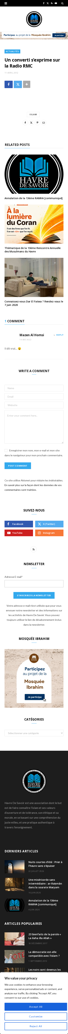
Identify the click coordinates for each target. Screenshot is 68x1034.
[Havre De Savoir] (34, 19)
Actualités (12, 51)
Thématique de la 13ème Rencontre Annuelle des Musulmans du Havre (33, 249)
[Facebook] (9, 84)
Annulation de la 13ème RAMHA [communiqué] (34, 198)
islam (33, 114)
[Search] (62, 3)
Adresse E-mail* (14, 576)
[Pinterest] (37, 122)
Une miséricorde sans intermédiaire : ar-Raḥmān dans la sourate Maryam (45, 883)
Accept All (35, 1006)
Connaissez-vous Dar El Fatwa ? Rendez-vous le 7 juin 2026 (34, 303)
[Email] (43, 122)
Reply (59, 334)
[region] (34, 1003)
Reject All (36, 1026)
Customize (36, 1016)
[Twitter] (18, 84)
